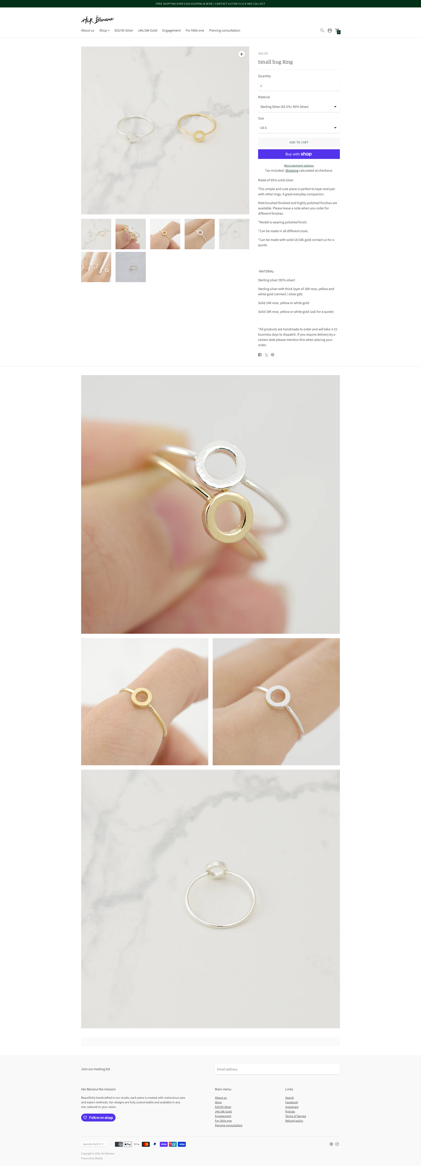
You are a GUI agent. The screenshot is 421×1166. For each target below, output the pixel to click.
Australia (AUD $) (92, 1144)
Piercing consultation (224, 30)
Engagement (171, 30)
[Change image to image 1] (96, 234)
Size (261, 118)
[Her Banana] (97, 19)
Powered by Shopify (92, 1158)
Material (264, 97)
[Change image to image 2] (131, 234)
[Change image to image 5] (234, 234)
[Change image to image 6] (96, 267)
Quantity (264, 76)
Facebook (291, 1102)
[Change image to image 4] (200, 234)
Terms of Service (295, 1116)
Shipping (291, 170)
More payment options (299, 165)
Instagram (292, 1107)
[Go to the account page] (329, 30)
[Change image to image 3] (165, 234)
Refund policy (294, 1121)
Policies (290, 1111)
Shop (218, 1102)
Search (289, 1098)
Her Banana (107, 1153)
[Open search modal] (322, 30)
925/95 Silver (123, 30)
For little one (195, 30)
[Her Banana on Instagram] (337, 1143)
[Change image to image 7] (131, 267)
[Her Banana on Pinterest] (331, 1143)
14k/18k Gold (147, 30)
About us (87, 30)
